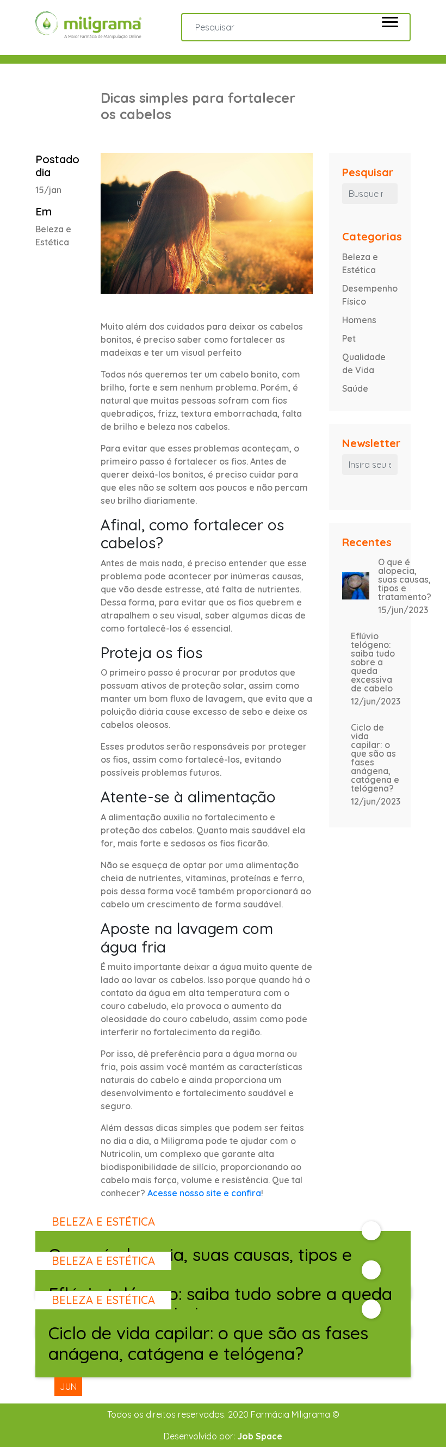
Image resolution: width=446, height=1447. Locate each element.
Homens (359, 319)
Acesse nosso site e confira (204, 1193)
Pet (349, 338)
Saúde (355, 388)
